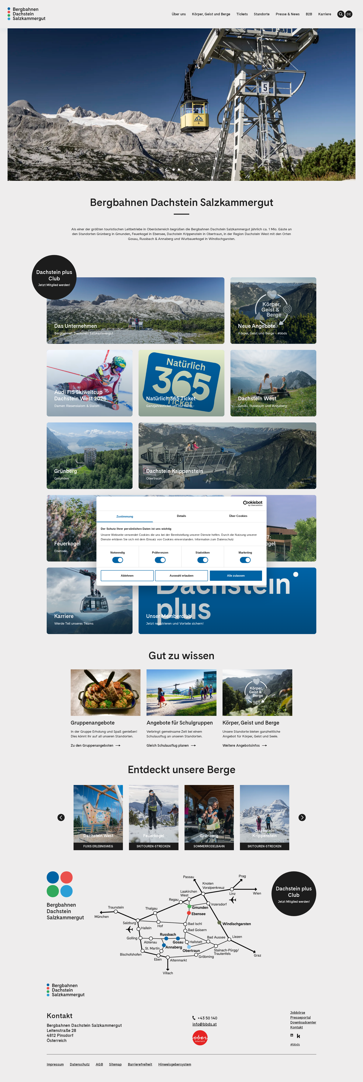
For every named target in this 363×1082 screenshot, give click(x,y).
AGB (99, 1064)
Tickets (242, 14)
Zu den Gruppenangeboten (92, 745)
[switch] (160, 560)
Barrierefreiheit (140, 1064)
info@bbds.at (204, 1024)
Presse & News (288, 14)
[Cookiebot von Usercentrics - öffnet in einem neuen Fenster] (245, 503)
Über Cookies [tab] (238, 515)
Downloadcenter (303, 1022)
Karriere (324, 14)
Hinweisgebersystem (174, 1064)
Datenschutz (80, 1064)
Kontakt (296, 1027)
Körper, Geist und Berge (211, 14)
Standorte (262, 14)
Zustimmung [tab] (124, 516)
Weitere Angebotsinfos (241, 745)
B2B (309, 14)
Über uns (179, 14)
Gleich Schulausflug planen (168, 745)
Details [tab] (181, 515)
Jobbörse (297, 1013)
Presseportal (300, 1017)
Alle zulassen (236, 575)
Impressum (55, 1064)
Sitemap (115, 1064)
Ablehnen (127, 575)
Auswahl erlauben (181, 575)
